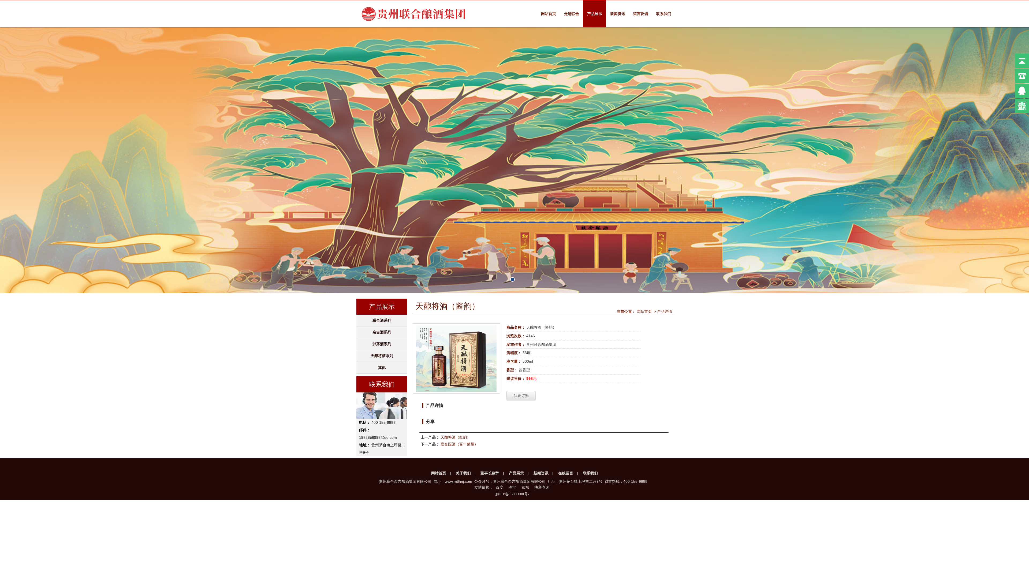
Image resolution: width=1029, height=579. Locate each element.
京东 (525, 487)
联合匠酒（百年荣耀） (459, 444)
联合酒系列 (381, 320)
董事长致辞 (489, 473)
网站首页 (548, 14)
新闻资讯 (617, 14)
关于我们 (463, 473)
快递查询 (541, 487)
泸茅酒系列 (381, 344)
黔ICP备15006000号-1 (513, 494)
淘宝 (512, 487)
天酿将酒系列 (382, 356)
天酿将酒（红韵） (456, 437)
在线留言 (565, 473)
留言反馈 (640, 14)
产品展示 (594, 14)
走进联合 (571, 14)
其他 (382, 367)
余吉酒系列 (381, 332)
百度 (499, 487)
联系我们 (663, 14)
